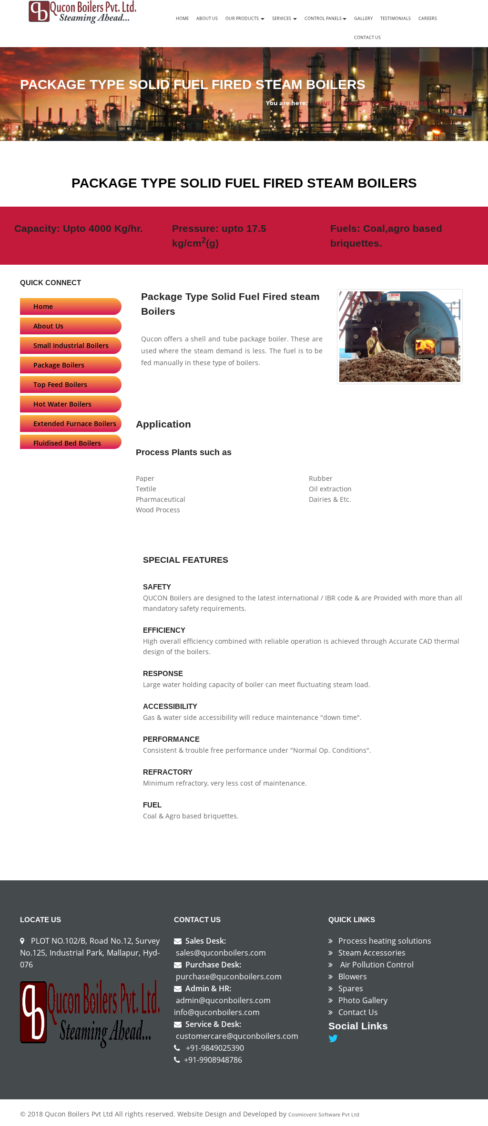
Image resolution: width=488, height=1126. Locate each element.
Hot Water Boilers (62, 404)
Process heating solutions (384, 941)
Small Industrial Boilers (71, 345)
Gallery (363, 18)
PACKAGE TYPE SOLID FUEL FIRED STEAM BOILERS (406, 103)
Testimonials (395, 18)
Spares (350, 988)
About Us (207, 18)
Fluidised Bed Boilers (67, 443)
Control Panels (323, 18)
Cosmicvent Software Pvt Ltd (323, 1114)
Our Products (242, 18)
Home (182, 18)
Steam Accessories (372, 952)
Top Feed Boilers (60, 384)
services (282, 18)
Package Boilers (58, 364)
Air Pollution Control (377, 964)
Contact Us (367, 37)
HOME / (324, 103)
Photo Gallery (362, 1000)
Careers (427, 18)
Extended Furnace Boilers (74, 423)
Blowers (352, 976)
